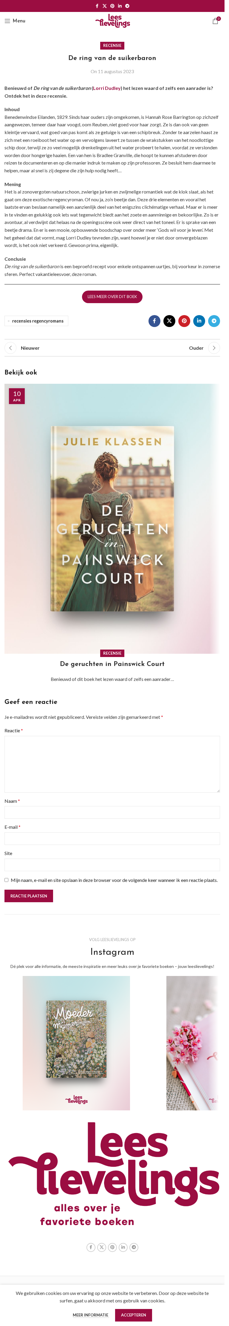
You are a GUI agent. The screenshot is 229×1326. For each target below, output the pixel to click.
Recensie (112, 45)
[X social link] (105, 6)
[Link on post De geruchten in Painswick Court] (112, 519)
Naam (12, 801)
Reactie (13, 730)
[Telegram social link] (127, 6)
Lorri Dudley (107, 88)
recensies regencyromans (38, 320)
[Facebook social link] (97, 6)
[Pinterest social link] (112, 6)
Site (8, 853)
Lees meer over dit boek (112, 296)
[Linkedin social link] (119, 6)
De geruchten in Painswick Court (112, 664)
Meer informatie (91, 1315)
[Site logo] (112, 20)
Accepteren (133, 1315)
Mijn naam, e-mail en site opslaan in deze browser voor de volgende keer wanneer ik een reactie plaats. (114, 880)
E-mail (12, 827)
